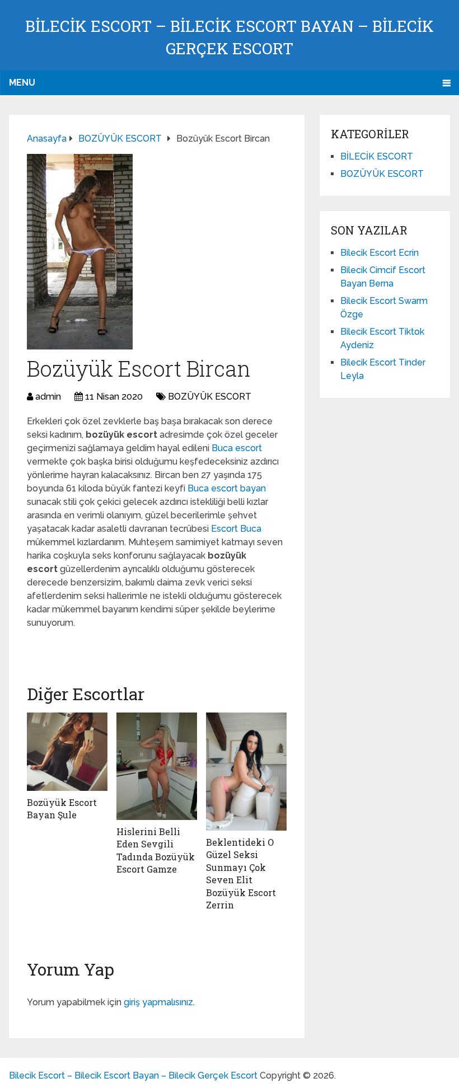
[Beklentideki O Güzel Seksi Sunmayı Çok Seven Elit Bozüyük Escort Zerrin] (246, 772)
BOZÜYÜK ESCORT (209, 396)
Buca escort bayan (227, 488)
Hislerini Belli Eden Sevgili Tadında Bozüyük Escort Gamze (155, 850)
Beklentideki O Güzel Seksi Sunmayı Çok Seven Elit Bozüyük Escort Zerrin (241, 873)
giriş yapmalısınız (158, 1002)
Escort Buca (236, 528)
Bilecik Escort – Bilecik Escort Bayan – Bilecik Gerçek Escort (133, 1075)
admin (48, 396)
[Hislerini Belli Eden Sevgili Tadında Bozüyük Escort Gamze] (156, 766)
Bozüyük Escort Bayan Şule (62, 808)
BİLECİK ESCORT (376, 156)
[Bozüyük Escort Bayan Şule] (67, 752)
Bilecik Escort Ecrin (379, 252)
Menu (22, 82)
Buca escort (237, 448)
